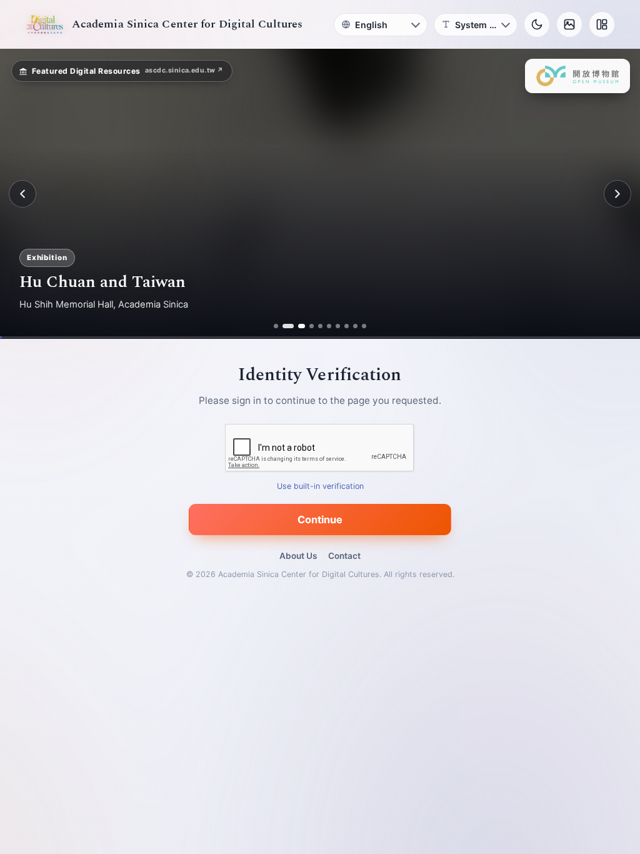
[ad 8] (346, 326)
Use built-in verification (320, 486)
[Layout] (602, 24)
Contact (344, 556)
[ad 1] (276, 326)
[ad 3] (298, 326)
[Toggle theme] (537, 24)
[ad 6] (329, 326)
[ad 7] (338, 326)
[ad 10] (364, 326)
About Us (298, 556)
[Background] (569, 24)
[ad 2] (284, 326)
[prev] (22, 194)
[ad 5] (320, 326)
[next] (617, 194)
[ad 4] (311, 326)
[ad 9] (355, 326)
